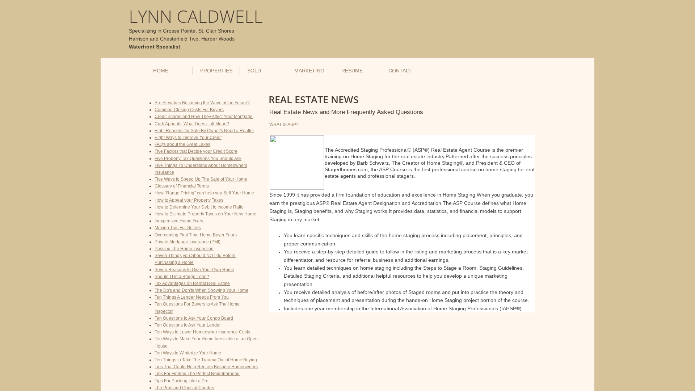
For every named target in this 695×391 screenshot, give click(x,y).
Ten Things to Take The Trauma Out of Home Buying (206, 359)
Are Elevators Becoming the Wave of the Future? (202, 102)
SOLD (254, 70)
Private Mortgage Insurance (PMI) (187, 241)
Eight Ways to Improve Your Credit (188, 137)
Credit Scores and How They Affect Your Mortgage (204, 116)
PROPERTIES (216, 70)
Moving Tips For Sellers (178, 227)
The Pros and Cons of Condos (184, 387)
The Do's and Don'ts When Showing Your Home (201, 290)
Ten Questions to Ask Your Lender (188, 325)
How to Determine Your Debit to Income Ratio (199, 207)
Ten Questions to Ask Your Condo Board (194, 318)
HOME (160, 70)
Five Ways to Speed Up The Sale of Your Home (201, 179)
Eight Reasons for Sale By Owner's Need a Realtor (204, 130)
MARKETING (309, 70)
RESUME (352, 70)
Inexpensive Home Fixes (179, 220)
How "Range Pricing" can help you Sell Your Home (204, 193)
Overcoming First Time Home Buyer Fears (196, 234)
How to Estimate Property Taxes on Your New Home (205, 213)
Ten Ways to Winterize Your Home (188, 353)
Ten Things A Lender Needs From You (192, 297)
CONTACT (400, 70)
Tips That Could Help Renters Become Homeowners (206, 366)
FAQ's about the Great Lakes (182, 144)
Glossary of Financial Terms (182, 186)
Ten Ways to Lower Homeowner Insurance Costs (202, 332)
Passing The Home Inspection (184, 248)
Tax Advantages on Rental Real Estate (192, 283)
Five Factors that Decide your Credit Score (196, 151)
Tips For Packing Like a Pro (181, 380)
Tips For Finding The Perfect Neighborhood (197, 373)
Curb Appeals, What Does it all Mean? (192, 123)
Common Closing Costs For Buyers (189, 109)
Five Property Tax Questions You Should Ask (198, 158)
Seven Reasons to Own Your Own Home (194, 269)
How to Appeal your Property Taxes (189, 200)
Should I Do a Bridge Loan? (182, 276)
